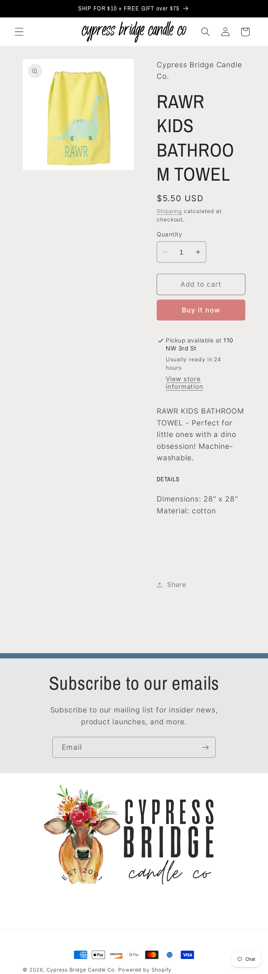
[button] (19, 32)
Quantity (169, 234)
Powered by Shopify (144, 970)
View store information (184, 382)
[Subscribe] (205, 747)
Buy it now (201, 310)
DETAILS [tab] (168, 479)
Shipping (169, 211)
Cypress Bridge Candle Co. (81, 970)
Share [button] (176, 584)
